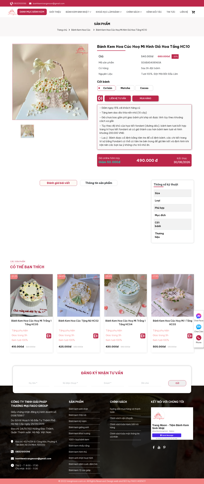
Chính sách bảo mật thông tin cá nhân (124, 435)
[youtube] (159, 447)
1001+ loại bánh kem (79, 439)
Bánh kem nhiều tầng (79, 445)
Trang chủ (62, 30)
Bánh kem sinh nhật (78, 409)
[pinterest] (164, 447)
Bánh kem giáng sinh (79, 427)
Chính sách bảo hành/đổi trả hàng (124, 426)
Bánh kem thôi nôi (77, 415)
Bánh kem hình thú (78, 452)
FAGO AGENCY (138, 481)
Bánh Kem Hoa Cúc (81, 30)
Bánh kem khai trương (79, 433)
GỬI (177, 383)
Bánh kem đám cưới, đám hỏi (83, 464)
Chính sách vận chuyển (121, 418)
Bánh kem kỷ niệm (77, 421)
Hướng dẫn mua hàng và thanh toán (125, 410)
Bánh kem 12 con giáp (80, 470)
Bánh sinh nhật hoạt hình (81, 458)
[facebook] (172, 423)
